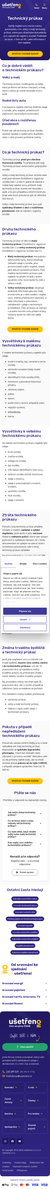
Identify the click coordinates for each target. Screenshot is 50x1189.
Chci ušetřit (26, 1047)
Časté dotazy (8, 1100)
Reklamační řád (37, 1162)
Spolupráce (11, 1126)
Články (31, 1100)
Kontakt (9, 1087)
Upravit (23, 619)
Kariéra (9, 1113)
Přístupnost (22, 1170)
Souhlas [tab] (8, 563)
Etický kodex (7, 1170)
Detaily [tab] (23, 563)
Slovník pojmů (32, 1127)
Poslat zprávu (27, 872)
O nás (31, 1087)
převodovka (14, 411)
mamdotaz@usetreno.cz (19, 1076)
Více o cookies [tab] (40, 563)
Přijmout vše (25, 611)
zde (14, 601)
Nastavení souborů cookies (25, 1166)
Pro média (33, 1113)
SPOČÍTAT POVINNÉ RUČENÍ (25, 54)
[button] (25, 983)
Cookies (5, 1166)
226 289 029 (12, 1071)
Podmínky (6, 1162)
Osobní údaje (20, 1162)
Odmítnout (25, 627)
